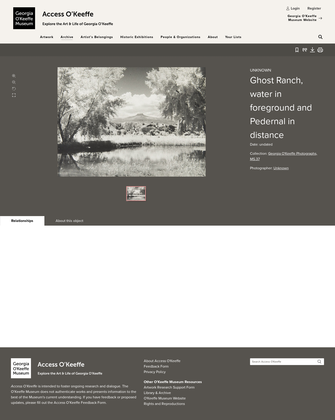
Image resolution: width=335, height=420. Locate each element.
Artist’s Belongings (97, 37)
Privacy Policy (155, 371)
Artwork (46, 37)
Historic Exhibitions (136, 37)
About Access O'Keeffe (162, 360)
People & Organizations (181, 37)
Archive (67, 37)
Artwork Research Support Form (169, 387)
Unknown (281, 168)
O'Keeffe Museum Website (165, 398)
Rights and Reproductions (164, 403)
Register (314, 8)
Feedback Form (156, 366)
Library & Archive (157, 392)
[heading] (22, 221)
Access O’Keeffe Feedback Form (80, 402)
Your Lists (233, 37)
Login (295, 8)
